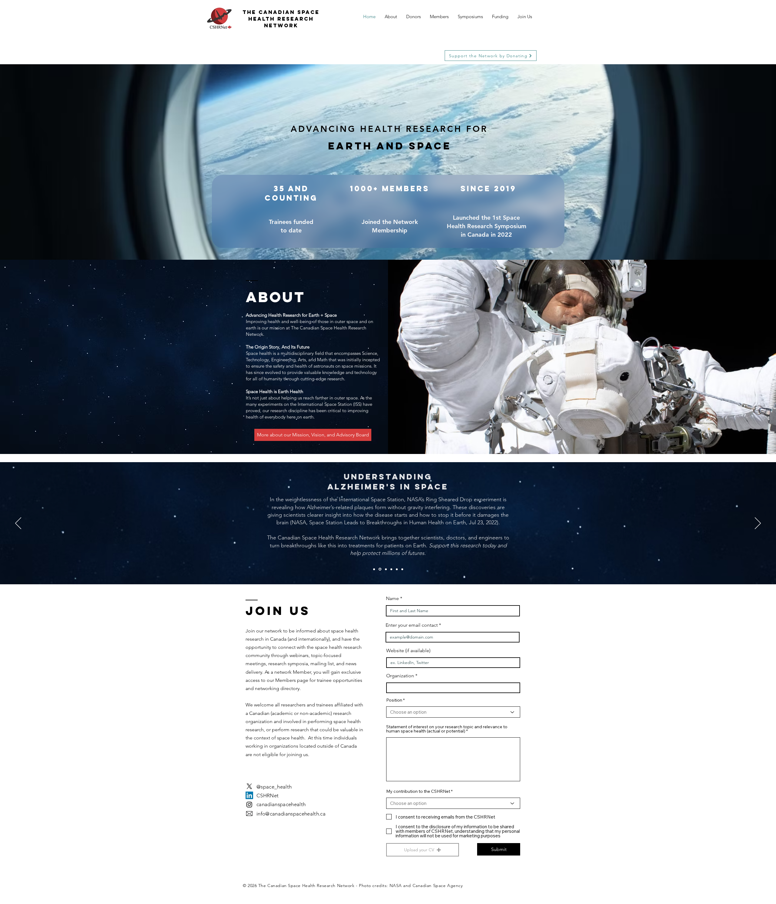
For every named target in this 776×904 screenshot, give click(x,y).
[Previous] (18, 523)
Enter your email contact (412, 625)
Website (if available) (408, 650)
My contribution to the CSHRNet (418, 791)
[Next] (758, 523)
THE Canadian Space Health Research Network (280, 19)
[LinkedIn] (249, 795)
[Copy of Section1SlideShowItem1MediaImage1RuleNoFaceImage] (380, 569)
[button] (422, 849)
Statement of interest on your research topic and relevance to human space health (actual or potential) (446, 729)
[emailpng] (249, 813)
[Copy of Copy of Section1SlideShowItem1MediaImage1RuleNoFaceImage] (397, 569)
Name (393, 598)
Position (394, 700)
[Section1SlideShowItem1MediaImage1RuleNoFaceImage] (374, 569)
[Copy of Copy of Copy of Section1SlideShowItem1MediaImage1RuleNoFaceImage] (402, 569)
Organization (400, 675)
